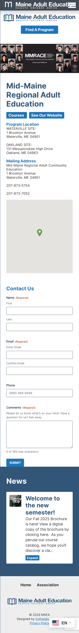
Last (9, 319)
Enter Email (13, 347)
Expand (32, 558)
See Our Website (46, 115)
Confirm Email (15, 363)
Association (48, 585)
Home (25, 585)
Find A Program (39, 29)
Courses (16, 115)
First (9, 303)
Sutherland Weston (48, 619)
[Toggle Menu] (39, 5)
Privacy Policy (39, 623)
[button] (39, 232)
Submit (15, 462)
